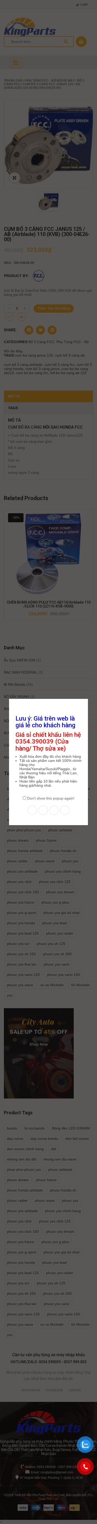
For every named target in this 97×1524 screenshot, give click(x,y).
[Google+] (65, 810)
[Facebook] (32, 810)
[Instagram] (54, 810)
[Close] (88, 698)
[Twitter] (43, 810)
